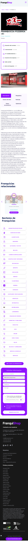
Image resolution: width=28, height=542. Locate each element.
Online (15, 333)
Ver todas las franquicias (14, 363)
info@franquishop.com (8, 438)
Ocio (15, 329)
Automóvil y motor (15, 245)
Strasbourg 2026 (6, 493)
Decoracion (15, 263)
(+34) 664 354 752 (7, 441)
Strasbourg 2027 (6, 500)
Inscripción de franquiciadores (9, 453)
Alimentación (15, 237)
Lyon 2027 (5, 496)
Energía (15, 276)
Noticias (5, 456)
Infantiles (15, 298)
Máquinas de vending (15, 316)
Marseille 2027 (6, 494)
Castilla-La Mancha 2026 (8, 505)
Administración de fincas (15, 228)
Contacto (5, 460)
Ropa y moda (15, 338)
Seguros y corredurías (15, 346)
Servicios (15, 355)
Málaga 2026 (6, 479)
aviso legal (13, 406)
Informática (15, 303)
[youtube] (3, 445)
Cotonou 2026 (6, 489)
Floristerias (15, 281)
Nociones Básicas (7, 458)
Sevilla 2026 (5, 480)
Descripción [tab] (6, 95)
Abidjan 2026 (6, 487)
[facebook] (12, 445)
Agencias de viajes (15, 232)
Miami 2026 (5, 491)
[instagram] (7, 445)
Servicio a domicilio (15, 351)
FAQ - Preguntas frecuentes (9, 462)
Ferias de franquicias (7, 455)
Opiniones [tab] (18, 103)
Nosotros (6, 450)
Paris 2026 (5, 471)
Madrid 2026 (6, 475)
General (15, 285)
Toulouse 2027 (6, 502)
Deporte (15, 267)
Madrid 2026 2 (6, 484)
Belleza (15, 250)
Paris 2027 (5, 498)
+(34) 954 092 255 (7, 440)
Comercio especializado (15, 254)
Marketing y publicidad (15, 320)
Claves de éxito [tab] (7, 99)
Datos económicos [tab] (7, 104)
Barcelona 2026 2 (7, 486)
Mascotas (15, 324)
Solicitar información (14, 538)
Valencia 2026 (6, 482)
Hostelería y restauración (15, 294)
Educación (15, 272)
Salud (15, 342)
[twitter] (10, 445)
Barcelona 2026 (6, 477)
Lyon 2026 (5, 470)
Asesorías (15, 241)
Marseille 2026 (6, 468)
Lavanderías (15, 311)
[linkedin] (5, 445)
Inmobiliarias (15, 307)
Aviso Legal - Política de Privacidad (14, 536)
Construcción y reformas (15, 259)
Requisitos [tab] (18, 95)
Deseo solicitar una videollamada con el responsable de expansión (14, 397)
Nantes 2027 (6, 503)
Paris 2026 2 (5, 473)
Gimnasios (15, 289)
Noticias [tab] (18, 99)
